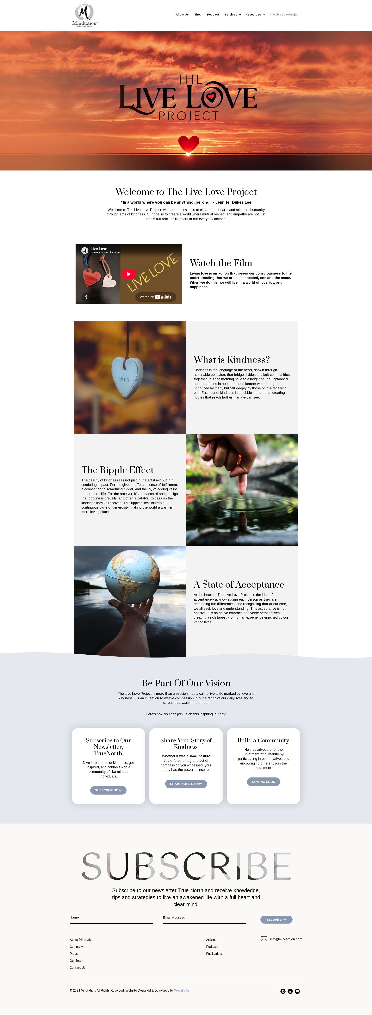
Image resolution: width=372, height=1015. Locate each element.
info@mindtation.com (286, 939)
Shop (198, 14)
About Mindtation (81, 939)
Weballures (181, 990)
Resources (253, 14)
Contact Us (77, 967)
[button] (108, 790)
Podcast (213, 14)
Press (74, 953)
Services (231, 14)
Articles (211, 939)
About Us (182, 14)
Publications (214, 953)
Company (76, 946)
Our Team (76, 960)
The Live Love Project (284, 14)
